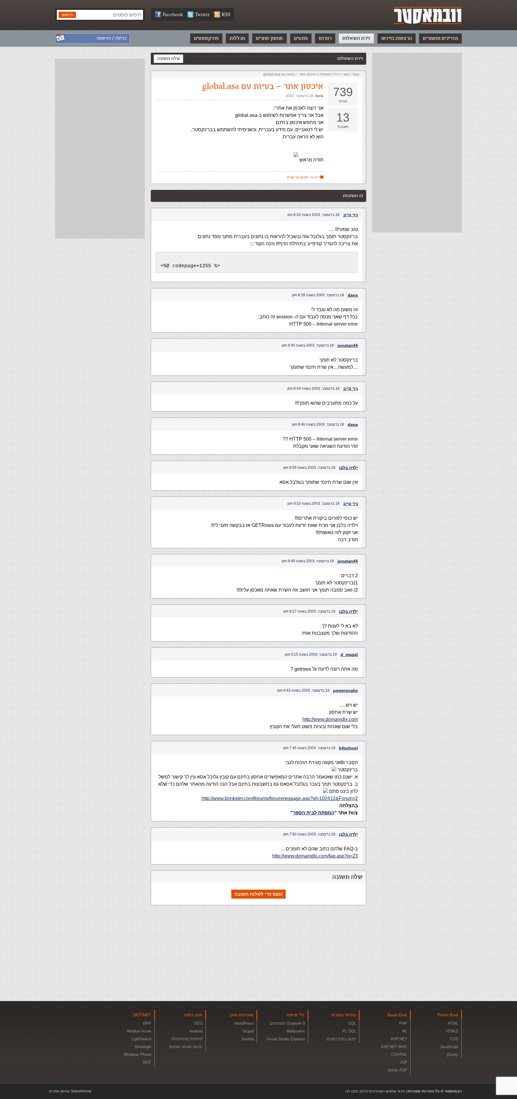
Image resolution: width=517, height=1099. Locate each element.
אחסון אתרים (269, 38)
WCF (147, 1062)
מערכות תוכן (241, 1014)
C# (404, 1031)
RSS (226, 14)
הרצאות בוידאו (396, 38)
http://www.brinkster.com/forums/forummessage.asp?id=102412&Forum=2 (280, 798)
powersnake (345, 690)
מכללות (237, 38)
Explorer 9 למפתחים (287, 1023)
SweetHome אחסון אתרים (70, 1091)
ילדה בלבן (348, 467)
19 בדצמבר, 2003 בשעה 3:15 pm (311, 654)
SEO (198, 1023)
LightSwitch (141, 1039)
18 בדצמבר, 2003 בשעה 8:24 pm (314, 215)
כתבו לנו (351, 1091)
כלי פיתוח (295, 1014)
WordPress (244, 1023)
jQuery (452, 1054)
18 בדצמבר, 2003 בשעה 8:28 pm (318, 295)
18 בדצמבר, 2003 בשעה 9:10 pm (314, 503)
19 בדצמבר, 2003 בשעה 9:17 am (309, 611)
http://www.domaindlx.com (330, 719)
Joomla (247, 1039)
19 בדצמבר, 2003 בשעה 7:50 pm (309, 834)
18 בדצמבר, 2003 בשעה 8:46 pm (318, 424)
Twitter (202, 14)
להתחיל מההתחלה (187, 1039)
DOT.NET (142, 1014)
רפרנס (325, 38)
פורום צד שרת (297, 177)
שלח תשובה (168, 58)
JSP (403, 1062)
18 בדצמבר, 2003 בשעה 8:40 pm (308, 345)
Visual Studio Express (285, 1039)
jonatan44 (347, 345)
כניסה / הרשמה (111, 38)
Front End (448, 1014)
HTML (453, 1023)
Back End (397, 1014)
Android (196, 1031)
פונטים (301, 38)
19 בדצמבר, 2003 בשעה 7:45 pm (309, 748)
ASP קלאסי (397, 1070)
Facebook (173, 14)
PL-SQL (349, 1031)
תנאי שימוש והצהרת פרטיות (383, 1091)
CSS (454, 1039)
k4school (348, 748)
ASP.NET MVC (394, 1046)
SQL (352, 1023)
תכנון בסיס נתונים (341, 1039)
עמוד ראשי (351, 74)
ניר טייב (350, 214)
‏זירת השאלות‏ (329, 74)
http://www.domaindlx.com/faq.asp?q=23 (315, 855)
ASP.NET (399, 1039)
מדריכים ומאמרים (440, 38)
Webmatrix (295, 1031)
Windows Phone (137, 1054)
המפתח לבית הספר (313, 812)
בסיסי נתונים (344, 1014)
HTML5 (452, 1031)
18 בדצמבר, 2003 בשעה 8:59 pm (309, 467)
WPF (147, 1023)
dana (319, 96)
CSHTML (399, 1054)
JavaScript (449, 1046)
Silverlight (142, 1046)
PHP (403, 1023)
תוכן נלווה (193, 1014)
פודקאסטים (206, 38)
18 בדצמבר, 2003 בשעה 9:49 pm (308, 561)
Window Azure (139, 1031)
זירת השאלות (356, 38)
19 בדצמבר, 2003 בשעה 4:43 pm (303, 690)
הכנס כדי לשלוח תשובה (258, 894)
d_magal (349, 654)
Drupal (248, 1031)
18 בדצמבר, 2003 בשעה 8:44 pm (314, 388)
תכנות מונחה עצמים (186, 1046)
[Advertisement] (417, 142)
